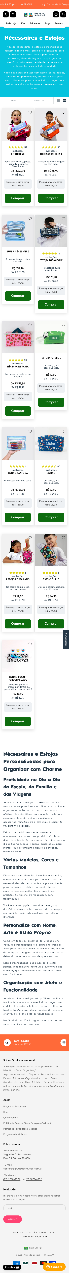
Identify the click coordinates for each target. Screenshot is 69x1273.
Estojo (51, 473)
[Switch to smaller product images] (64, 100)
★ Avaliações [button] (66, 639)
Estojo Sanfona (18, 473)
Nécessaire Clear (51, 154)
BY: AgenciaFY (49, 1255)
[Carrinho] (63, 14)
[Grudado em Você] (34, 14)
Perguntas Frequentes (14, 1106)
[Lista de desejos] (56, 14)
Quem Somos (10, 1117)
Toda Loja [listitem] (11, 23)
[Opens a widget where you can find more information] (54, 1267)
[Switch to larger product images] (58, 100)
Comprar (17, 198)
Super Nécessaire (18, 251)
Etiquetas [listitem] (35, 23)
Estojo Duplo (51, 579)
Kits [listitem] (23, 23)
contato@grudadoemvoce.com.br (23, 1169)
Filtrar (13, 100)
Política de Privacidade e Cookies (20, 1128)
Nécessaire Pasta (17, 366)
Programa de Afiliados (15, 1134)
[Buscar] (13, 14)
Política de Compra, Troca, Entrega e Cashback (27, 1123)
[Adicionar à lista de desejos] (30, 112)
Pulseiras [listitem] (60, 23)
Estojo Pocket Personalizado (18, 678)
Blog (5, 1112)
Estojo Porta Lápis (17, 579)
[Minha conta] (6, 14)
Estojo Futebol (51, 358)
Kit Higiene (18, 154)
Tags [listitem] (47, 23)
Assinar (12, 1218)
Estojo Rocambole (51, 260)
